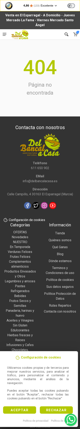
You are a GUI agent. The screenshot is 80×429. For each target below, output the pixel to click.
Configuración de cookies (27, 220)
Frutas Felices (20, 257)
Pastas (20, 286)
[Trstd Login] (73, 5)
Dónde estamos (60, 261)
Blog (60, 254)
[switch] (71, 5)
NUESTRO (20, 242)
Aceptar (20, 410)
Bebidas (20, 296)
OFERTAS (20, 232)
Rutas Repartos (60, 305)
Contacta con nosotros (60, 311)
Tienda (60, 233)
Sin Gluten (20, 325)
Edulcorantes (20, 330)
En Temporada (20, 247)
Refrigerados (20, 291)
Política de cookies (62, 420)
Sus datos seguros (60, 287)
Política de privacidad (35, 420)
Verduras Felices (20, 252)
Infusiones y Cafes (20, 345)
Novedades (20, 237)
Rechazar (56, 410)
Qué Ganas (60, 247)
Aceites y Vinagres (20, 320)
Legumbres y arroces (20, 281)
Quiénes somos (60, 240)
